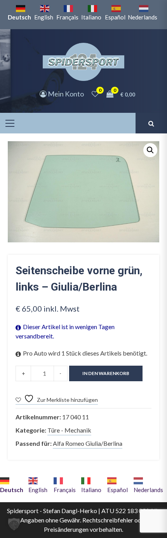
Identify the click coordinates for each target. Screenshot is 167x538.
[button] (150, 150)
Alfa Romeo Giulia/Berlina (87, 443)
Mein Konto (65, 93)
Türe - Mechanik (69, 430)
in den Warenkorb (105, 373)
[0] (95, 93)
